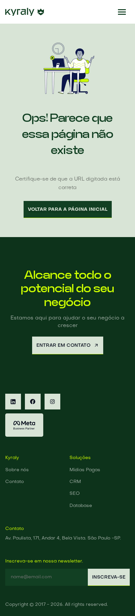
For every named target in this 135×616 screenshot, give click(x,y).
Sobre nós (17, 470)
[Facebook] (33, 401)
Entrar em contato (63, 345)
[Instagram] (52, 401)
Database (80, 506)
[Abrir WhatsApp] (118, 599)
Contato (14, 482)
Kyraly (12, 458)
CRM (75, 482)
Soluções (80, 458)
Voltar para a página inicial (67, 209)
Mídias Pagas (84, 470)
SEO (74, 494)
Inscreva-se (108, 577)
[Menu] (122, 12)
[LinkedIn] (13, 401)
